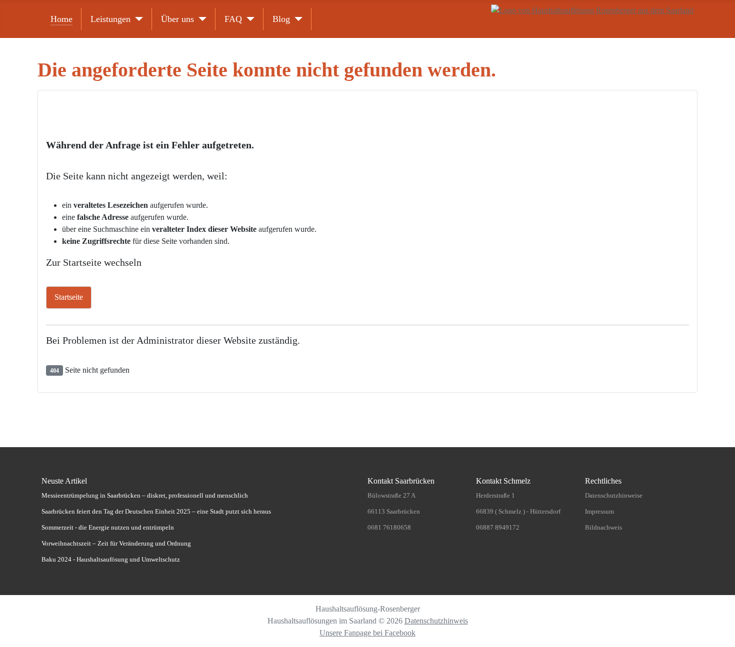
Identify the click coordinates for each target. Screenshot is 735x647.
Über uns (177, 19)
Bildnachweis (603, 527)
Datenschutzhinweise (613, 495)
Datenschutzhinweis (436, 621)
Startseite (68, 297)
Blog (281, 19)
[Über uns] (200, 18)
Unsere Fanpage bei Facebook (368, 633)
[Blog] (296, 18)
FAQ (233, 19)
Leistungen (110, 19)
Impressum (599, 511)
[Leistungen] (136, 18)
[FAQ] (248, 18)
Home (61, 19)
